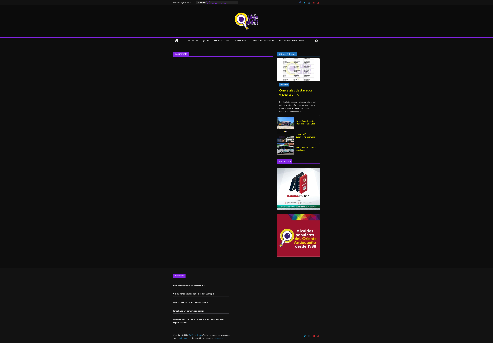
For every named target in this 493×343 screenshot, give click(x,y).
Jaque (206, 40)
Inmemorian (240, 40)
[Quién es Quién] (176, 41)
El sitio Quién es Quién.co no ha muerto (306, 135)
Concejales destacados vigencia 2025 (296, 92)
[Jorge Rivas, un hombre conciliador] (285, 149)
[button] (209, 41)
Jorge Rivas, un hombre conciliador (221, 2)
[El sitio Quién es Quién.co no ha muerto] (285, 136)
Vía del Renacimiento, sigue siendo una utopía (306, 122)
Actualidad (193, 40)
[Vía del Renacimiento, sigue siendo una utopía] (285, 123)
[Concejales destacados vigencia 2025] (298, 69)
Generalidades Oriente (263, 40)
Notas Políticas (221, 40)
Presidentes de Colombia (291, 40)
